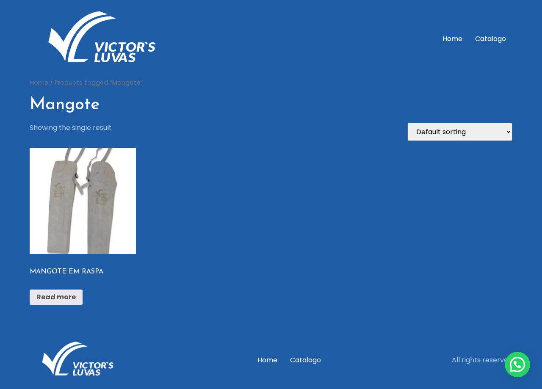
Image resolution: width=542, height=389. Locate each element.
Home (452, 39)
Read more (56, 297)
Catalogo (490, 39)
